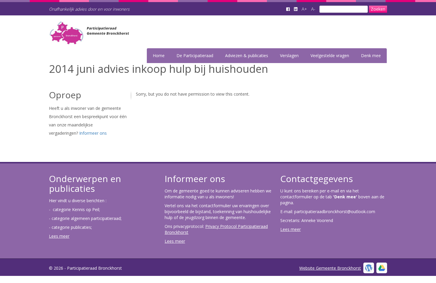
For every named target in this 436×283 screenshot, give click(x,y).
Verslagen (289, 55)
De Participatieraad (194, 55)
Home (159, 55)
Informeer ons (93, 133)
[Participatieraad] (120, 40)
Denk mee (371, 55)
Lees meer (59, 236)
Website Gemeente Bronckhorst (330, 268)
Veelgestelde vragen (330, 55)
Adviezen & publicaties (246, 55)
